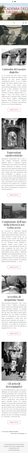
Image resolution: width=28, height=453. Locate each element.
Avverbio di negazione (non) (14, 298)
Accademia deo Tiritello (14, 10)
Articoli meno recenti (11, 431)
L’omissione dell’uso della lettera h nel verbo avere (14, 224)
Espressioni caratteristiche (14, 154)
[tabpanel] (14, 35)
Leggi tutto (14, 109)
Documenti (14, 32)
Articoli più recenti (18, 433)
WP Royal (17, 450)
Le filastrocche (14, 35)
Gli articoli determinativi (14, 385)
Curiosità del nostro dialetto (14, 70)
